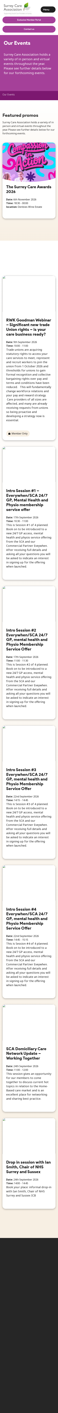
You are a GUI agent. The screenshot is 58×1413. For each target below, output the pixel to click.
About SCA (13, 1339)
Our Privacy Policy (39, 1344)
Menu (46, 9)
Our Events (8, 94)
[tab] (8, 94)
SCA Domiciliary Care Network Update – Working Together (26, 1053)
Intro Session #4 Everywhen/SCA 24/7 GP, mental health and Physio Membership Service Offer (26, 918)
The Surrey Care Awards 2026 (28, 189)
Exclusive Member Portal (29, 19)
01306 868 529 (15, 1303)
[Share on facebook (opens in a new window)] (19, 1272)
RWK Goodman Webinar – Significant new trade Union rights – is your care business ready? (28, 327)
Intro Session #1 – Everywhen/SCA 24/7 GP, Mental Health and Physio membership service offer (27, 500)
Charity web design (18, 1370)
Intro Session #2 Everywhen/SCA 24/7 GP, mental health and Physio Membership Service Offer (26, 639)
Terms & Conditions (13, 1345)
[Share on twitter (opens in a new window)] (9, 1272)
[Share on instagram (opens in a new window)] (29, 1272)
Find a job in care (39, 1339)
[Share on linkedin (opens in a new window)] (49, 1272)
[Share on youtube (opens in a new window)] (39, 1272)
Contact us (29, 29)
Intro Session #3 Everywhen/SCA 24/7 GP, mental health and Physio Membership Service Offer (26, 779)
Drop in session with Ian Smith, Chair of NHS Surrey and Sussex (28, 1167)
